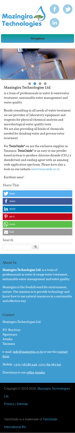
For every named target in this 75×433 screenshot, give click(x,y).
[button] (37, 193)
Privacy (9, 404)
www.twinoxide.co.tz (45, 169)
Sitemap (22, 404)
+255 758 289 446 (25, 364)
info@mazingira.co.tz (28, 352)
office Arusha (36, 372)
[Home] (24, 26)
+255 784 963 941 (49, 364)
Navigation (38, 38)
